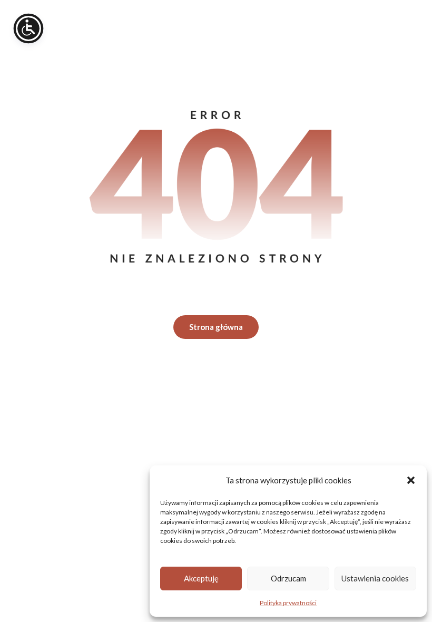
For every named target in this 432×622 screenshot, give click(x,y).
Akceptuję (201, 578)
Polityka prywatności (288, 603)
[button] (411, 480)
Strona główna (216, 327)
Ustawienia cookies (375, 578)
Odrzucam (288, 578)
